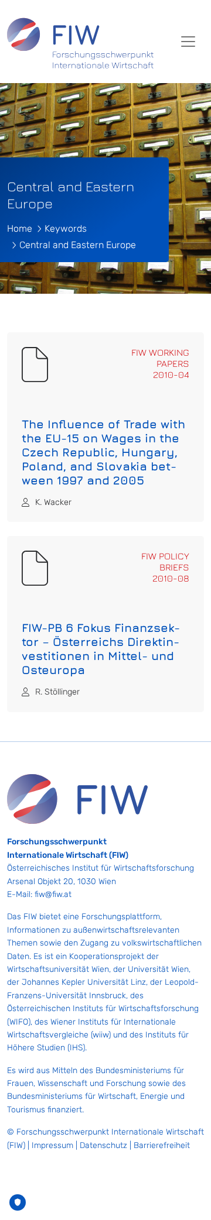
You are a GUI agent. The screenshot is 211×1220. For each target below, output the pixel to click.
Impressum (52, 1145)
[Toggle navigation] (188, 41)
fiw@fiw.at (53, 894)
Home (19, 228)
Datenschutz (103, 1145)
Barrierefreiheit (162, 1145)
